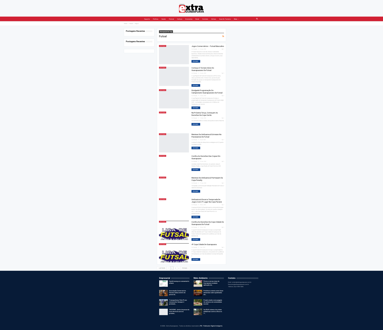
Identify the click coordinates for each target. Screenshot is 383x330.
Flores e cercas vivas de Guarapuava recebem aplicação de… (211, 283)
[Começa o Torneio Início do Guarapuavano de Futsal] (174, 76)
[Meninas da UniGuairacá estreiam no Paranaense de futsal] (174, 142)
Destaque (162, 46)
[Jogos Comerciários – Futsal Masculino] (174, 54)
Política (155, 19)
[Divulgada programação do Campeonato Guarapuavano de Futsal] (174, 98)
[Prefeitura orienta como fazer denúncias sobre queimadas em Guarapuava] (198, 293)
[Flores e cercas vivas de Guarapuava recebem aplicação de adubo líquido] (198, 283)
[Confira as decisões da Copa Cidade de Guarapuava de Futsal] (174, 230)
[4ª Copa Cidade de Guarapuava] (174, 252)
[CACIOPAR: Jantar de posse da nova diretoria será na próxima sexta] (163, 312)
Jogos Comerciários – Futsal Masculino (208, 46)
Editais (213, 19)
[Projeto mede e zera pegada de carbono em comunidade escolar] (198, 302)
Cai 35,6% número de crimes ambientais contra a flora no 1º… (212, 311)
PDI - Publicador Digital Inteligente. (211, 326)
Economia (188, 19)
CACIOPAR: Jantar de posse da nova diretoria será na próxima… (179, 311)
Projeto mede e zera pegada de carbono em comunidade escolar (212, 302)
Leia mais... (196, 61)
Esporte (147, 19)
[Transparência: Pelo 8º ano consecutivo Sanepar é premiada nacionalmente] (163, 302)
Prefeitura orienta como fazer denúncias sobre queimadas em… (213, 292)
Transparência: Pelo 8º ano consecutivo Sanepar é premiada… (178, 302)
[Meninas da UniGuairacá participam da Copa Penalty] (174, 186)
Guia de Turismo (225, 19)
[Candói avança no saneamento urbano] (163, 283)
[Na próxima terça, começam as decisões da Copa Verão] (174, 121)
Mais (235, 19)
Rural (197, 19)
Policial (171, 19)
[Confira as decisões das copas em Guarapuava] (174, 164)
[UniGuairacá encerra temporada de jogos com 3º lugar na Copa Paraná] (174, 208)
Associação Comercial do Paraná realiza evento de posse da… (177, 292)
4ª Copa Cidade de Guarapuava (204, 244)
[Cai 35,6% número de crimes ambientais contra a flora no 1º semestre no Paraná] (198, 312)
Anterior (162, 268)
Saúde (163, 19)
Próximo (185, 268)
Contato (205, 19)
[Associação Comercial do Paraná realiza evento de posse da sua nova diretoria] (163, 293)
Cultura (179, 19)
